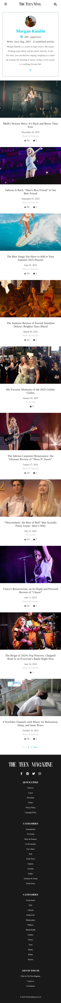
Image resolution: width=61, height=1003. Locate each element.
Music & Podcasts (30, 839)
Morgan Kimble (30, 31)
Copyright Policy (30, 812)
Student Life (30, 915)
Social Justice (30, 884)
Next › (36, 747)
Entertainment (30, 829)
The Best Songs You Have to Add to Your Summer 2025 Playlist (30, 258)
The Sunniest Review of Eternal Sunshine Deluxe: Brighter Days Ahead (30, 324)
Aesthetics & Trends (30, 879)
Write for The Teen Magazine (30, 976)
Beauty (30, 950)
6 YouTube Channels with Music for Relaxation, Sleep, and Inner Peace (30, 723)
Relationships (30, 920)
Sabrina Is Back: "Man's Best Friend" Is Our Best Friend (30, 191)
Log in (30, 793)
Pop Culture (31, 849)
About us (30, 788)
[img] (5, 4)
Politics (30, 874)
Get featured (30, 986)
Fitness (30, 940)
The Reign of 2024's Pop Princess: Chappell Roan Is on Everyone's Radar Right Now (30, 657)
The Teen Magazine (30, 765)
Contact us (30, 981)
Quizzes (30, 960)
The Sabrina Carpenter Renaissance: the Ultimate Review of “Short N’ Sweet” (30, 457)
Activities (30, 869)
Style (30, 854)
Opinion (30, 864)
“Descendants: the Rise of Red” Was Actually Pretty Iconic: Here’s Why (30, 524)
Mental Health (30, 930)
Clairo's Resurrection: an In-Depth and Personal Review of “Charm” (30, 590)
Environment (30, 900)
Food (30, 945)
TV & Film (30, 834)
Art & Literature (30, 844)
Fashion (30, 935)
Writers (30, 803)
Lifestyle (30, 910)
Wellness (30, 925)
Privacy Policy (30, 808)
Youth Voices (30, 859)
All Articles (30, 798)
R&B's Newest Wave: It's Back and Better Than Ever (30, 125)
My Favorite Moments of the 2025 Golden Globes (30, 391)
